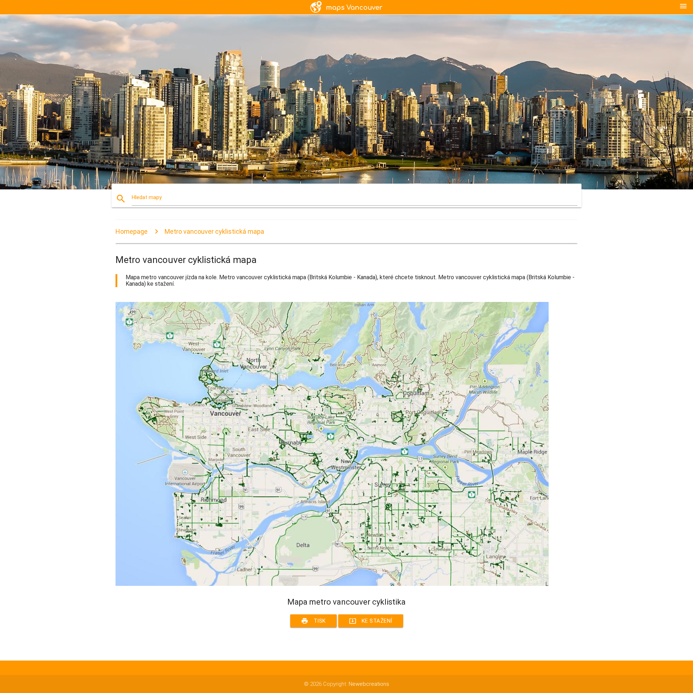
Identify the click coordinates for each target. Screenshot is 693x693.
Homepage (132, 231)
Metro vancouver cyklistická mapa (214, 231)
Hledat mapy (147, 197)
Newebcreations (369, 684)
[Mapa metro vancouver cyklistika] (332, 584)
